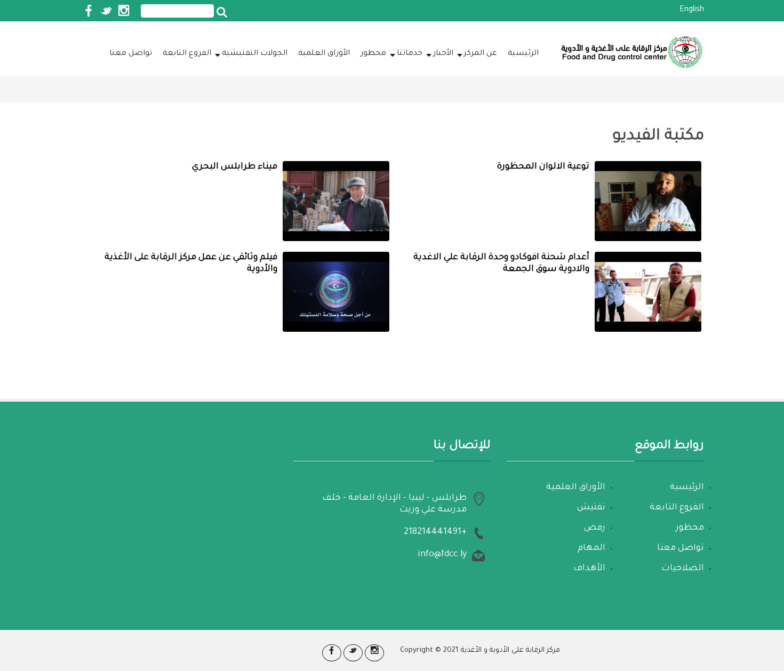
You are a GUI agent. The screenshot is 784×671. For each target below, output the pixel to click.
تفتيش (591, 508)
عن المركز (480, 54)
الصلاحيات (682, 568)
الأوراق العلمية (324, 54)
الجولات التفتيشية (254, 54)
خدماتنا (409, 54)
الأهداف (589, 568)
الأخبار (443, 54)
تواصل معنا (130, 54)
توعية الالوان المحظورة (543, 167)
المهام (591, 548)
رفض (594, 528)
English (691, 10)
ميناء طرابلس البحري (234, 167)
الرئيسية (523, 54)
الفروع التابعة (187, 54)
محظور (373, 54)
